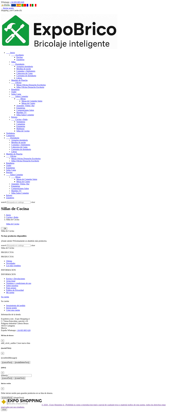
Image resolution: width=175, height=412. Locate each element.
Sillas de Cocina (22, 131)
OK (4, 228)
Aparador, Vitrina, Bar (25, 106)
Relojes (14, 117)
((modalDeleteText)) (22, 362)
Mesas (21, 99)
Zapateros (20, 59)
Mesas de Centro (28, 103)
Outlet (13, 92)
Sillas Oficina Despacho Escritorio (30, 87)
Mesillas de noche (23, 69)
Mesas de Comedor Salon (32, 101)
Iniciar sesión (11, 308)
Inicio (10, 53)
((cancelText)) (7, 362)
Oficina (16, 82)
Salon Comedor (19, 96)
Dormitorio (17, 64)
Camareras (20, 124)
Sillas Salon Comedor (25, 115)
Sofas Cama (16, 94)
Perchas (19, 57)
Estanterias (20, 108)
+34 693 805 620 (17, 2)
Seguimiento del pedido (15, 305)
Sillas (13, 62)
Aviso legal (10, 281)
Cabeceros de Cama (24, 73)
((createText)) (20, 378)
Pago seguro (11, 288)
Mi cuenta (10, 292)
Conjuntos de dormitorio (26, 76)
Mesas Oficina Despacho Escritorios (31, 85)
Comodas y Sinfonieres (25, 71)
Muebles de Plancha (19, 80)
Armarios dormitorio (24, 66)
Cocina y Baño (19, 119)
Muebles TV (21, 112)
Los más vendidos (13, 266)
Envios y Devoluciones (15, 279)
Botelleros (15, 89)
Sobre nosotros (12, 285)
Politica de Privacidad (15, 290)
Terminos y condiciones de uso (18, 283)
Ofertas (9, 261)
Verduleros (20, 122)
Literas (19, 78)
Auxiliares (17, 55)
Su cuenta (5, 297)
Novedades (10, 263)
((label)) (4, 375)
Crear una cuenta (13, 310)
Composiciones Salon (25, 110)
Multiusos (20, 129)
